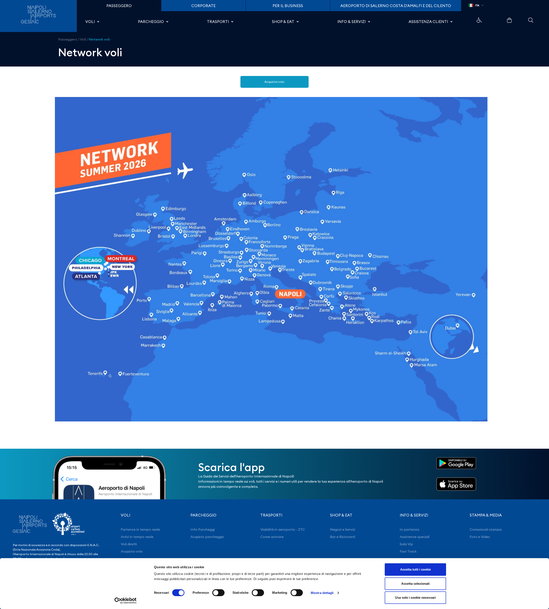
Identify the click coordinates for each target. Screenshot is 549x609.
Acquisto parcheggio (207, 537)
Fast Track (408, 551)
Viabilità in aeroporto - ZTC (282, 529)
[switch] (218, 592)
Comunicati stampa (486, 529)
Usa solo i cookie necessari (415, 597)
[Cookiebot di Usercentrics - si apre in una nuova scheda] (125, 600)
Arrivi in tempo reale (137, 537)
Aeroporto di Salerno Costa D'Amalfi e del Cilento (395, 5)
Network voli (99, 39)
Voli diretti (129, 544)
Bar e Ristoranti (342, 537)
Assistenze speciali (414, 537)
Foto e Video (480, 537)
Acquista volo (274, 82)
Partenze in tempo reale (140, 529)
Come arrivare (272, 537)
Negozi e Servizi (342, 529)
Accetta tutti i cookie (415, 569)
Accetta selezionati (415, 583)
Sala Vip (406, 544)
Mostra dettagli (322, 593)
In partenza (409, 529)
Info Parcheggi (202, 529)
